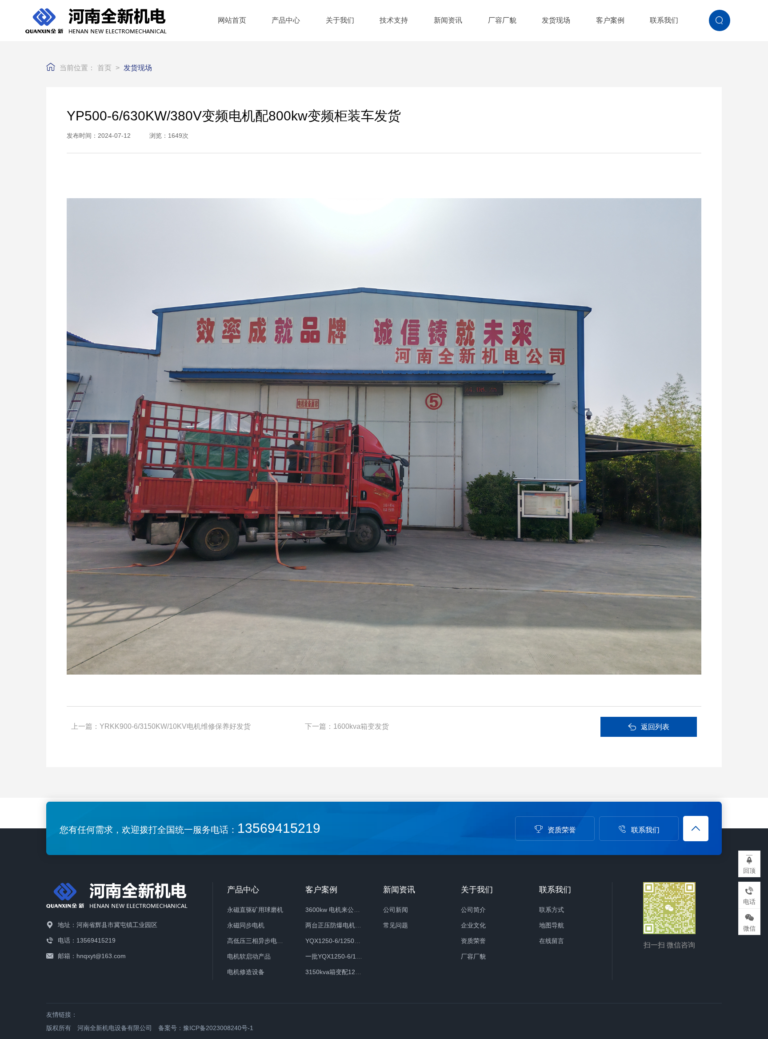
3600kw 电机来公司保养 (338, 909)
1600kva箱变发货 (361, 726)
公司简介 (473, 909)
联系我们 (664, 20)
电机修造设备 (245, 971)
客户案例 (610, 20)
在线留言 (551, 940)
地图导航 (551, 925)
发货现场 (556, 20)
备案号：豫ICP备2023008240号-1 (205, 1027)
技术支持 (394, 20)
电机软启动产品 (249, 956)
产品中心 (286, 20)
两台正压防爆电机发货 (336, 925)
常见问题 (395, 925)
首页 (104, 68)
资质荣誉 (562, 830)
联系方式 (551, 909)
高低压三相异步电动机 (258, 940)
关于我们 (340, 20)
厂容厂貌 (502, 20)
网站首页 (232, 20)
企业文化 (473, 925)
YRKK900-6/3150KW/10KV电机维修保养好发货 (175, 726)
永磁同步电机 (245, 925)
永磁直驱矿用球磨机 (255, 909)
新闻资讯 (448, 20)
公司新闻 (395, 909)
